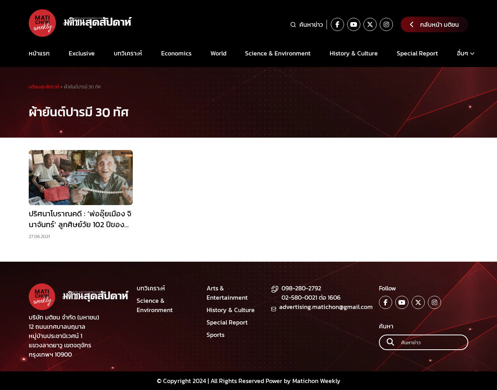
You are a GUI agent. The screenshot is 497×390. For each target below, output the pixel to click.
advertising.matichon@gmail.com (326, 306)
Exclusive (82, 53)
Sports (215, 334)
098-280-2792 (301, 288)
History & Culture (354, 53)
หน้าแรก (39, 53)
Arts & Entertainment (227, 292)
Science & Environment (278, 53)
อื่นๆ (462, 53)
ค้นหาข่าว (311, 24)
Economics (176, 53)
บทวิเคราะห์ (128, 53)
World (218, 53)
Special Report (417, 53)
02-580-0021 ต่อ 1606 (311, 297)
